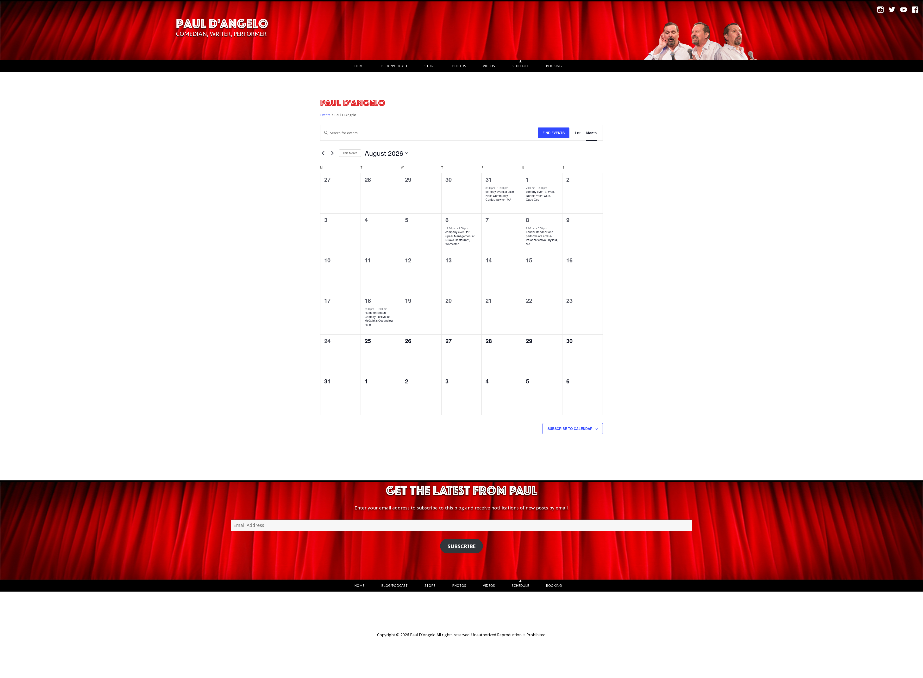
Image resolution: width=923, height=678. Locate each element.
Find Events (554, 132)
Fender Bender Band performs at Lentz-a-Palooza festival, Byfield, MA (542, 238)
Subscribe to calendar (570, 428)
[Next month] (332, 153)
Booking (554, 66)
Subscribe (462, 546)
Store (429, 66)
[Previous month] (323, 153)
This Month (350, 153)
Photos (459, 66)
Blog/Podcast (394, 66)
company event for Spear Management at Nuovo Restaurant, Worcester (459, 238)
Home (359, 66)
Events (325, 115)
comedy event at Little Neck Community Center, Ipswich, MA (500, 195)
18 (368, 300)
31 (489, 179)
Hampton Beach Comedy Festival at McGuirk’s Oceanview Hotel (379, 318)
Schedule (520, 66)
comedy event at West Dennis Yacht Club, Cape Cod (540, 195)
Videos (489, 66)
